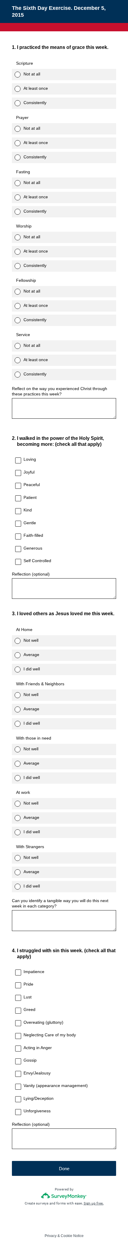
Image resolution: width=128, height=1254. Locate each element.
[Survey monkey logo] (64, 1196)
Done (64, 1168)
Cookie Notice (72, 1236)
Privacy (51, 1236)
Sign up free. (94, 1203)
